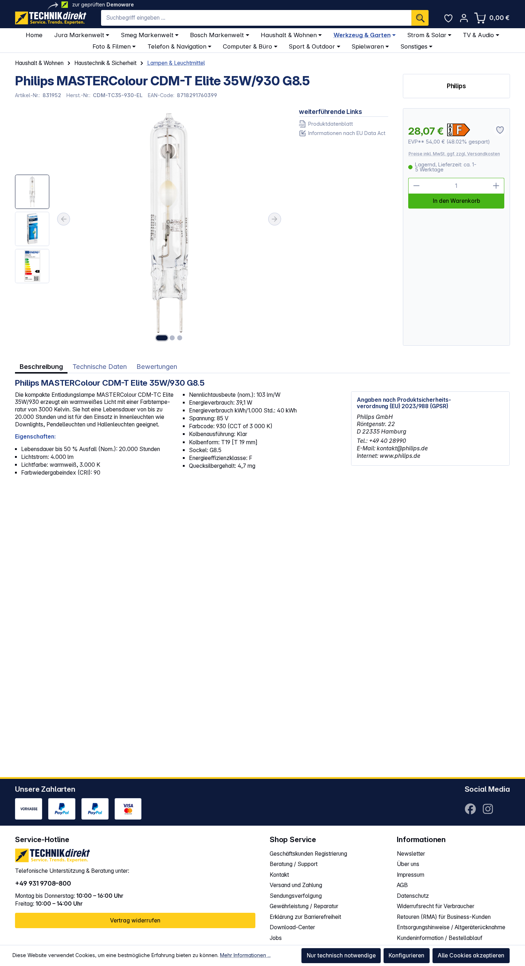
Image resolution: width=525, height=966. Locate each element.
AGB (402, 885)
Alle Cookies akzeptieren (471, 955)
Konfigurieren (406, 955)
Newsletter (411, 853)
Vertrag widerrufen (135, 920)
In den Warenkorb (456, 200)
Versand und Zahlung (296, 885)
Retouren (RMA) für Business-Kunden (444, 917)
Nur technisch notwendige (341, 955)
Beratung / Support (294, 864)
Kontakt (279, 874)
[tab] (41, 366)
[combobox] (256, 18)
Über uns (408, 864)
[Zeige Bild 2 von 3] (172, 337)
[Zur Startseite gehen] (50, 18)
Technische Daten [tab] (99, 366)
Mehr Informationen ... (245, 955)
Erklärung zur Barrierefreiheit (305, 917)
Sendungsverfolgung (296, 895)
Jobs (276, 938)
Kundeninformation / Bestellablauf (439, 938)
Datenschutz (413, 895)
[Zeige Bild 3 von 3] (179, 337)
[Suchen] (420, 18)
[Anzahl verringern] (416, 186)
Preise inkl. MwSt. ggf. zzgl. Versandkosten (454, 153)
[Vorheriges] (63, 219)
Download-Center (292, 927)
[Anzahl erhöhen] (496, 186)
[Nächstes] (274, 219)
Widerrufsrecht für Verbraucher (435, 906)
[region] (149, 227)
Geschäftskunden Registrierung (308, 853)
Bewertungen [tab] (156, 366)
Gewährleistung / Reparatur (304, 906)
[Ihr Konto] (464, 18)
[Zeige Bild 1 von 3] (162, 337)
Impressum (410, 874)
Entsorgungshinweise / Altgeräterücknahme (451, 927)
